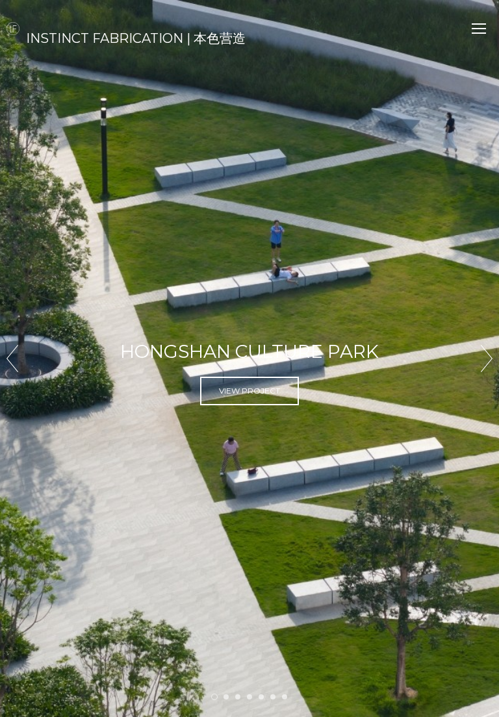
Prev (12, 358)
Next (487, 358)
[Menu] (479, 28)
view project (249, 415)
